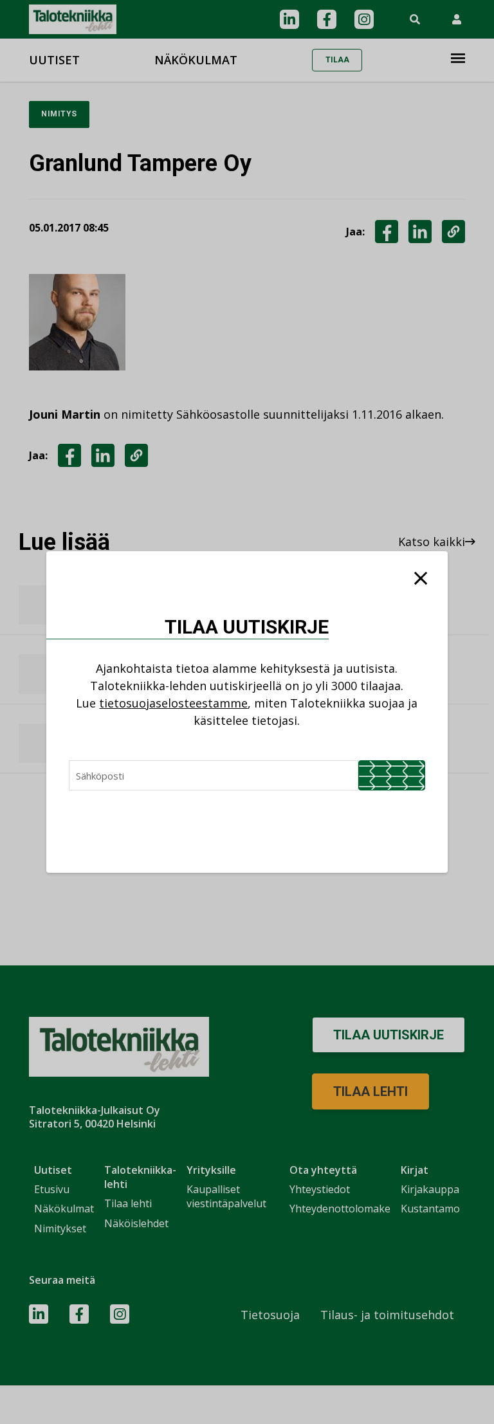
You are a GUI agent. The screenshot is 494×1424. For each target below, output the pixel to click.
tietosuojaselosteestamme (173, 703)
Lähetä (391, 775)
